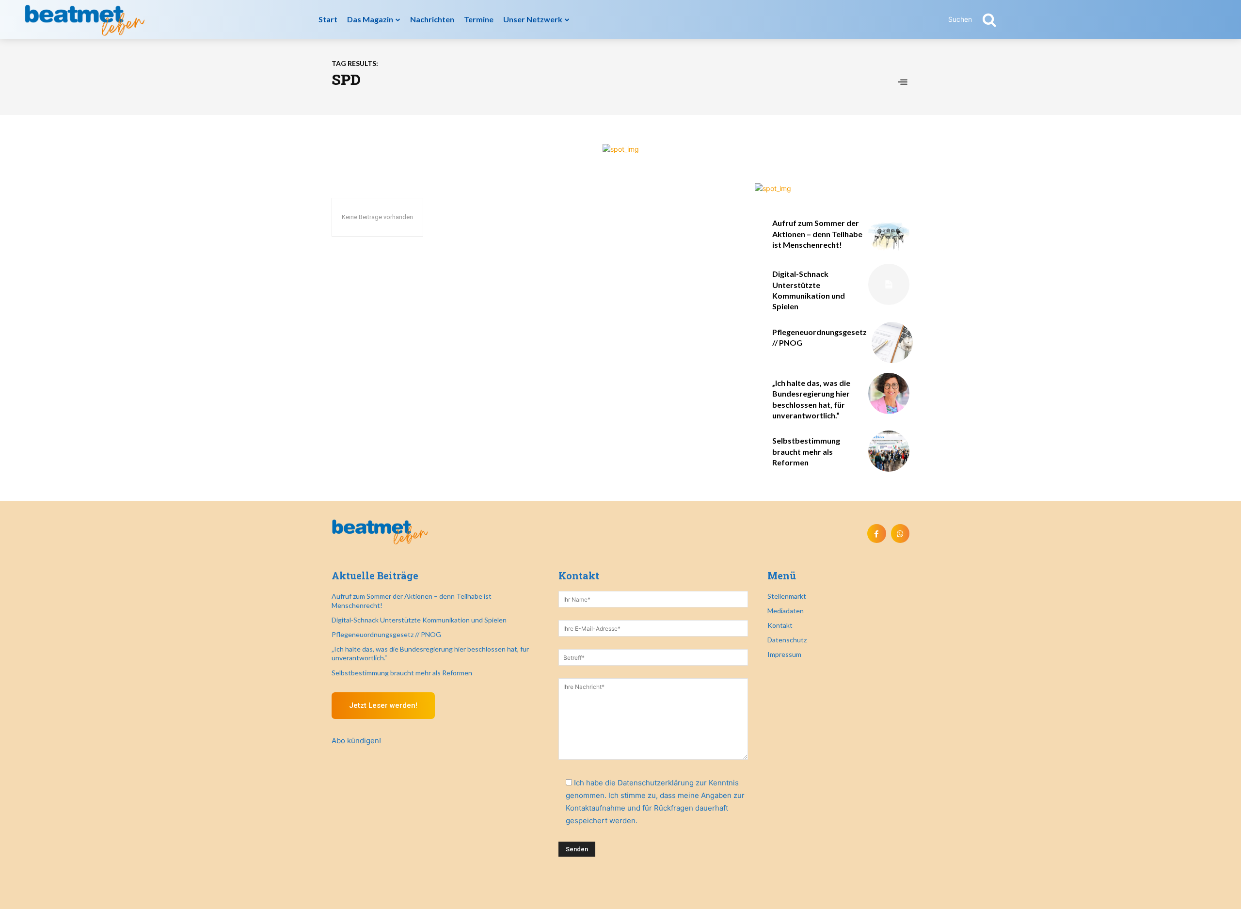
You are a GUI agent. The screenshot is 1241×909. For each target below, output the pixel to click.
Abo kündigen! (356, 740)
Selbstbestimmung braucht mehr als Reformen (806, 451)
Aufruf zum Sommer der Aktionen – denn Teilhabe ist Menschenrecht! (817, 233)
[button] (977, 19)
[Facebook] (876, 533)
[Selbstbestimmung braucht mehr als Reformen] (888, 451)
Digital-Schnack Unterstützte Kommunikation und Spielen (419, 620)
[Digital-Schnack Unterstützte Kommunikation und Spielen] (888, 284)
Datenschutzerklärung (656, 782)
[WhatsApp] (900, 533)
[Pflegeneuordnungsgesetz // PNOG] (892, 342)
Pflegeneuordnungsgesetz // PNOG (386, 634)
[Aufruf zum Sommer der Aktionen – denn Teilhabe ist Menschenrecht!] (888, 233)
